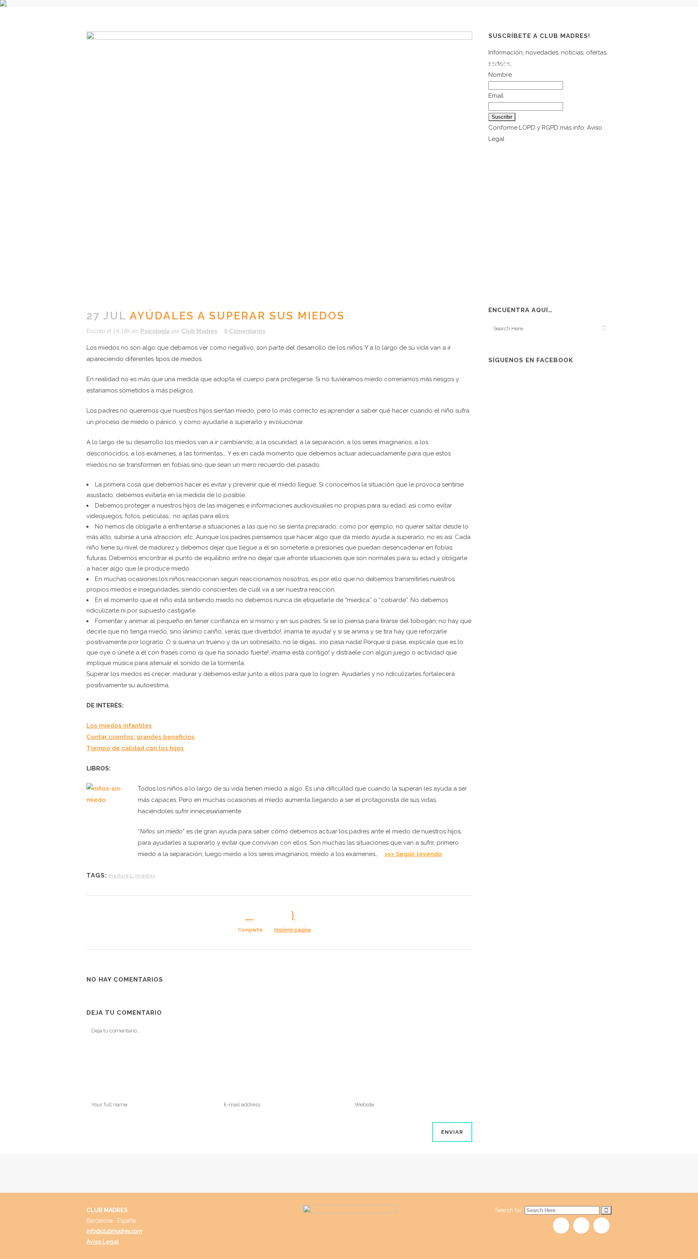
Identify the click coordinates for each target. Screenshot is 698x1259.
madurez (120, 876)
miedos (145, 876)
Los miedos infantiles (119, 725)
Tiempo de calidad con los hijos (135, 748)
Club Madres (199, 330)
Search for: (509, 1210)
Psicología (155, 330)
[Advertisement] (549, 234)
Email (496, 95)
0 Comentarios (244, 330)
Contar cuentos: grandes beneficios (140, 737)
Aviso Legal (102, 1241)
